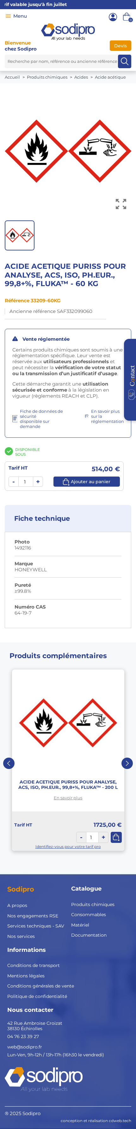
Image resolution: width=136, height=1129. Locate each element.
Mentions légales (26, 976)
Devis (120, 46)
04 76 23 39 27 (23, 1036)
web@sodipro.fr (24, 1047)
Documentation (89, 935)
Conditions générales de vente (40, 986)
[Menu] (8, 16)
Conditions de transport (33, 965)
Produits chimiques (92, 904)
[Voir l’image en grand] (121, 204)
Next (127, 763)
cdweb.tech (120, 1120)
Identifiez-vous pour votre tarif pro (68, 846)
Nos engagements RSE (32, 916)
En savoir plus (68, 797)
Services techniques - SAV (35, 926)
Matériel (80, 925)
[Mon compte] (113, 17)
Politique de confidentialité (37, 996)
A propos (17, 905)
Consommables (88, 914)
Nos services (21, 936)
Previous (9, 763)
